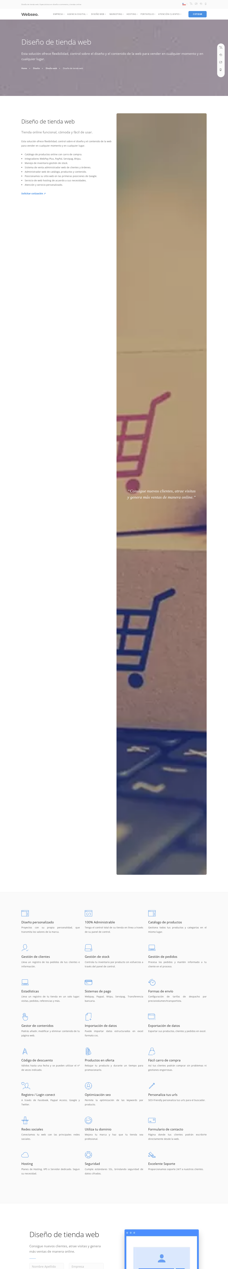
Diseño (36, 68)
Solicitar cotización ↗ (33, 193)
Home (24, 68)
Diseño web (51, 68)
